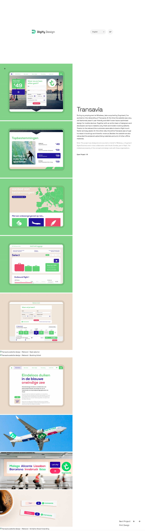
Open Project (81, 154)
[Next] (139, 521)
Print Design (124, 525)
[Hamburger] (110, 32)
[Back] (5, 68)
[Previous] (134, 521)
